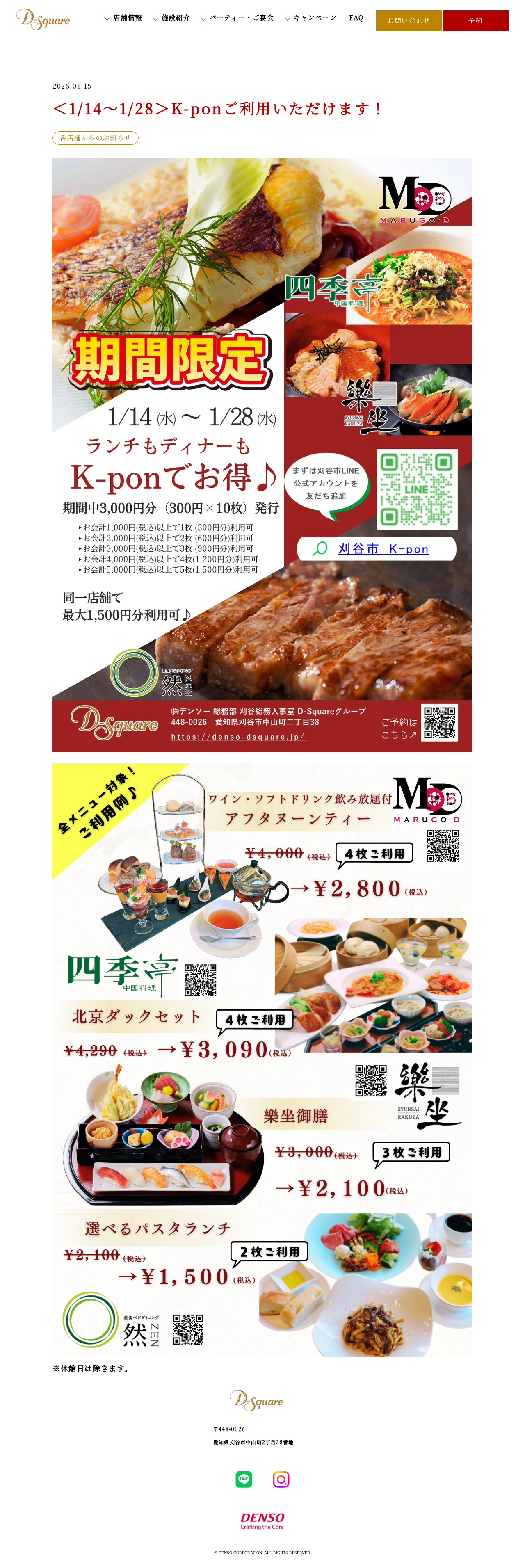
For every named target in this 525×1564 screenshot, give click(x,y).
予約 (475, 20)
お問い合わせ (409, 20)
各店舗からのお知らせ (95, 137)
